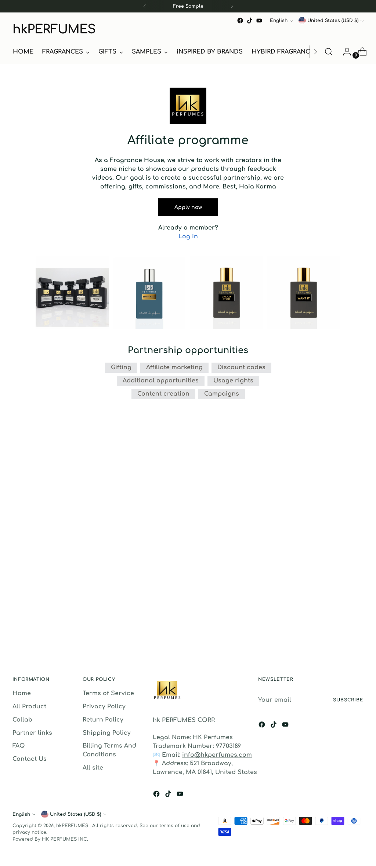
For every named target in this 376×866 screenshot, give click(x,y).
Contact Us (29, 759)
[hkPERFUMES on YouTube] (259, 20)
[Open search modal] (328, 51)
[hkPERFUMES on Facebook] (240, 20)
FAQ (18, 745)
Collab (22, 719)
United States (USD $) (332, 20)
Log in (188, 236)
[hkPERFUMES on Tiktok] (249, 20)
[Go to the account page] (344, 51)
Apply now (188, 207)
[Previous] (145, 6)
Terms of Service (108, 693)
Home (21, 693)
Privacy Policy (104, 706)
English (279, 20)
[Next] (232, 6)
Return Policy (103, 719)
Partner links (32, 733)
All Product (29, 706)
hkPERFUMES (73, 825)
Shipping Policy (107, 733)
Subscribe (348, 699)
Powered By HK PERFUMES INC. (50, 839)
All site (93, 767)
